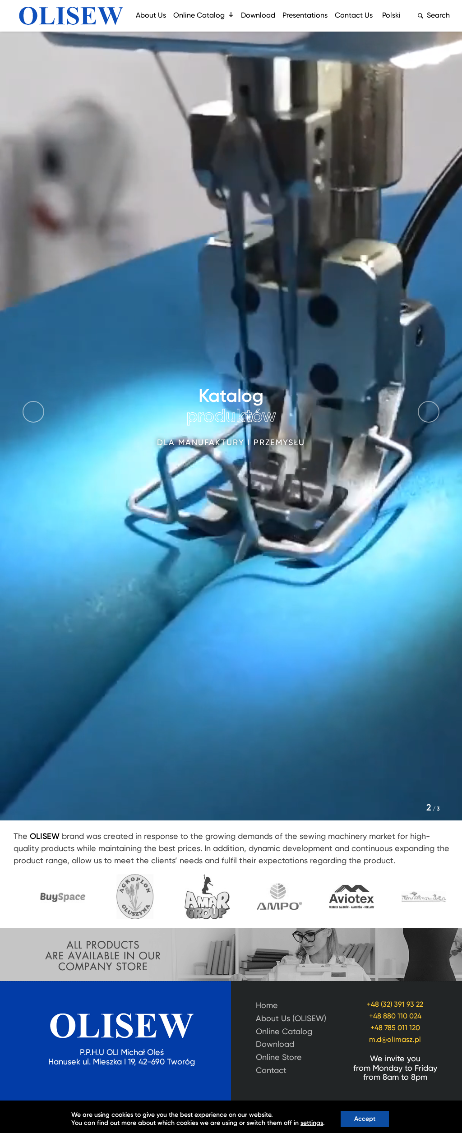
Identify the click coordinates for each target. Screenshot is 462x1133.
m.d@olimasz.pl (395, 1040)
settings (311, 1123)
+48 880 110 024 (395, 1016)
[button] (428, 412)
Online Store (279, 1058)
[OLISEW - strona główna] (71, 16)
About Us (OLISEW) (291, 1019)
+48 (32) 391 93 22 (395, 1005)
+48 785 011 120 (395, 1028)
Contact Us (354, 15)
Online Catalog (199, 15)
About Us (151, 15)
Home (267, 1006)
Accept (364, 1119)
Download (258, 15)
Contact (271, 1071)
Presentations (305, 15)
